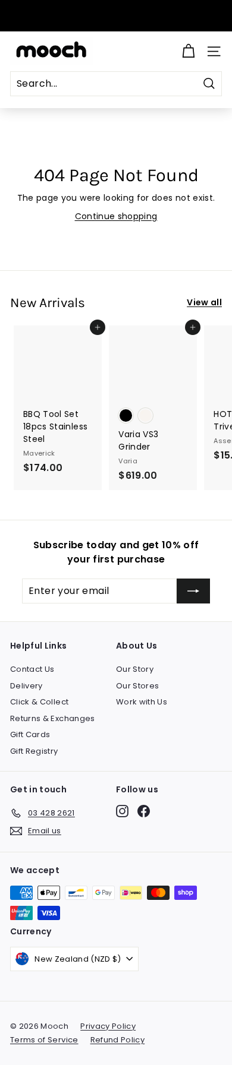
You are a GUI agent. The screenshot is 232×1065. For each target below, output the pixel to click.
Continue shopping (116, 216)
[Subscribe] (193, 591)
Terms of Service (44, 1039)
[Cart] (188, 51)
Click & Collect (39, 701)
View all (204, 302)
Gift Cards (30, 734)
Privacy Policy (108, 1026)
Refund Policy (117, 1039)
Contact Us (32, 669)
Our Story (134, 669)
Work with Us (141, 701)
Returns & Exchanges (52, 718)
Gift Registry (34, 751)
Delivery (26, 685)
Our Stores (137, 685)
